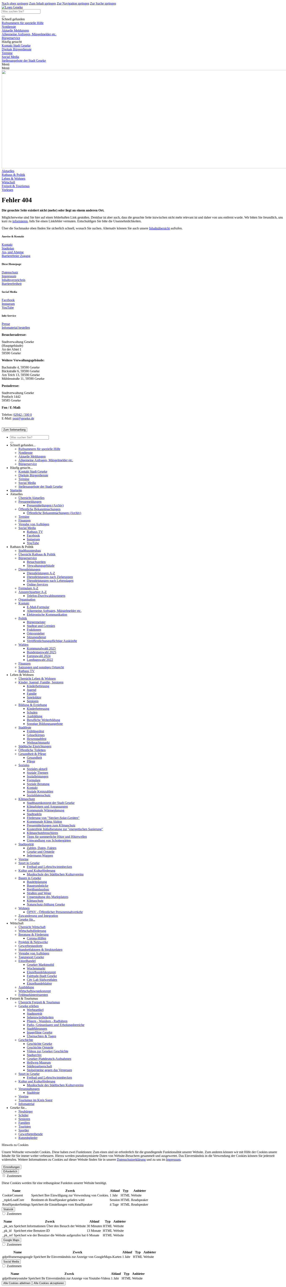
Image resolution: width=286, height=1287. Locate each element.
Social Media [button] (11, 1261)
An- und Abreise (13, 252)
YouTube (8, 307)
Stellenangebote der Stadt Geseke (24, 60)
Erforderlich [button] (10, 1171)
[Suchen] (3, 16)
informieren (20, 221)
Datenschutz (10, 272)
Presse (6, 324)
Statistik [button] (8, 1209)
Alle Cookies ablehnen (16, 1283)
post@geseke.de (23, 418)
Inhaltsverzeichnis (13, 280)
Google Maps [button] (11, 1240)
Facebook (8, 300)
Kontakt (7, 244)
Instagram (8, 304)
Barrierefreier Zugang (16, 256)
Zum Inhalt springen (42, 3)
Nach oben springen (15, 3)
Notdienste (9, 26)
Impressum (9, 276)
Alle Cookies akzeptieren (49, 1283)
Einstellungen (11, 1167)
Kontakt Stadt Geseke (16, 45)
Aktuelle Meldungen (15, 30)
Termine (7, 53)
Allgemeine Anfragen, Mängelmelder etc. (29, 34)
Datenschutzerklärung (131, 1159)
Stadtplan (8, 248)
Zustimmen (14, 1176)
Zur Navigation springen (73, 3)
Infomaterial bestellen (16, 327)
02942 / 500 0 (22, 414)
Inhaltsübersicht (159, 228)
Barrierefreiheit (12, 283)
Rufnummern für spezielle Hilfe (23, 23)
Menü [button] (5, 68)
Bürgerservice (11, 38)
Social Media (10, 57)
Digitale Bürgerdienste (16, 49)
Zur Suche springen (103, 3)
